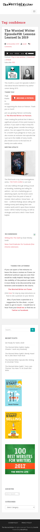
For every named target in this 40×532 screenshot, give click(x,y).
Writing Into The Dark (12, 238)
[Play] (7, 53)
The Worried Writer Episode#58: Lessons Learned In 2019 (20, 34)
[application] (20, 53)
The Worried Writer (8, 527)
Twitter (15, 310)
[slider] (31, 53)
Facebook (24, 310)
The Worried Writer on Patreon (18, 116)
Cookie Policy (13, 523)
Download (31, 57)
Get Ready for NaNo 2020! (14, 343)
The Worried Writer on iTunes (20, 289)
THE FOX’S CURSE (16, 182)
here (10, 293)
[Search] (32, 330)
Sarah (24, 44)
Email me (20, 307)
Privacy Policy (27, 523)
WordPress (23, 530)
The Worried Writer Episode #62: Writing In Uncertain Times (19, 361)
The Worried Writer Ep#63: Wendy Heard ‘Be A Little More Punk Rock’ (19, 354)
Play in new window (18, 57)
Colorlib (35, 527)
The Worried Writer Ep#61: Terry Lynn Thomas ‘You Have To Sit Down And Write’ (18, 368)
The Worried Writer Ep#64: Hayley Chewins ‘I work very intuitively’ (17, 348)
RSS (13, 62)
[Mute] (26, 53)
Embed (8, 60)
